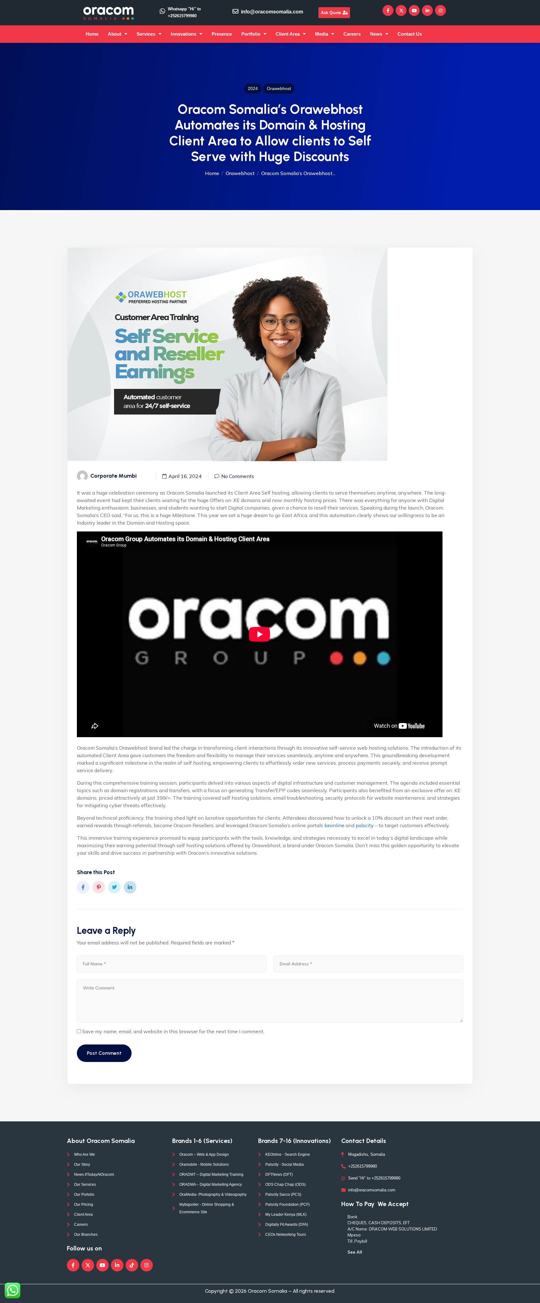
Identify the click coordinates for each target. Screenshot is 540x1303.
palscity (365, 825)
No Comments (237, 476)
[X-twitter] (401, 10)
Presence (222, 34)
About (114, 34)
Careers (352, 34)
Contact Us (410, 34)
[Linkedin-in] (427, 10)
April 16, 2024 (185, 476)
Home (92, 34)
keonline (334, 825)
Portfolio (250, 34)
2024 (253, 88)
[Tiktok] (132, 1265)
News (376, 34)
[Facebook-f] (387, 10)
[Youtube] (414, 10)
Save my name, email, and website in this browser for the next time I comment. (173, 1031)
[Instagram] (440, 10)
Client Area (288, 34)
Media (321, 34)
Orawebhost (279, 88)
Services (146, 34)
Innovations (183, 34)
